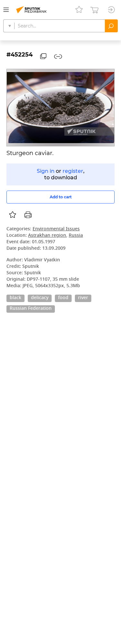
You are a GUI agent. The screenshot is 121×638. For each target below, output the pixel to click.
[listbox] (12, 215)
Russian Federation (31, 308)
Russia (76, 235)
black (15, 298)
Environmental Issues (56, 229)
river (83, 298)
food (63, 298)
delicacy (39, 298)
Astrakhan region (47, 235)
